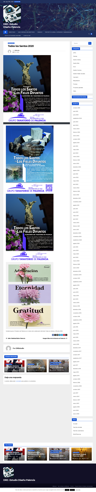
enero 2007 (76, 403)
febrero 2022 (76, 191)
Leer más (78, 489)
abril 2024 (75, 125)
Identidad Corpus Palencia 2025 (79, 455)
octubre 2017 (76, 354)
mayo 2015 (76, 372)
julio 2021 (75, 208)
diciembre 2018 (77, 309)
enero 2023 (76, 163)
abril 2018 (75, 337)
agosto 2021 (76, 205)
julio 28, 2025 (55, 458)
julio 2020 (75, 247)
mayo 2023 (76, 149)
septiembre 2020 (77, 240)
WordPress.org (77, 434)
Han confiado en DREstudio (26, 32)
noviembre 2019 (77, 274)
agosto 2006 (76, 407)
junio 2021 (75, 212)
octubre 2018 (76, 316)
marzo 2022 (76, 187)
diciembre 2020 (77, 233)
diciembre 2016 (77, 368)
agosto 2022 (76, 170)
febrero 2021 (76, 226)
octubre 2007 (76, 389)
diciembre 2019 (77, 271)
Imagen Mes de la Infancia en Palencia (54, 338)
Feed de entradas (77, 427)
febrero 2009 (76, 382)
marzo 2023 (76, 156)
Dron (74, 66)
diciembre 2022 (77, 167)
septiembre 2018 (77, 320)
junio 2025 (75, 114)
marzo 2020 (76, 260)
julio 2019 (75, 288)
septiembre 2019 (77, 281)
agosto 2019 (76, 285)
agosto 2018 (76, 323)
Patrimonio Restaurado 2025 (56, 367)
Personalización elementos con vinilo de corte (36, 367)
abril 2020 (75, 257)
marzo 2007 (76, 396)
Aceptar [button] (67, 489)
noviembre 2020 (77, 236)
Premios (40, 32)
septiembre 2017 (77, 358)
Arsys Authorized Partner (13, 35)
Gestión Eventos (77, 70)
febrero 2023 (76, 160)
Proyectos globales (54, 364)
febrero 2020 (76, 264)
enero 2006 (76, 413)
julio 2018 (75, 327)
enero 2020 (76, 267)
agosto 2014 (76, 375)
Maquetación (76, 80)
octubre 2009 (76, 379)
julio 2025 (75, 111)
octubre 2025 (76, 108)
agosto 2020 (76, 243)
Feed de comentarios (78, 430)
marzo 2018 (76, 340)
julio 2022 (75, 174)
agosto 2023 (76, 142)
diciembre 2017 (77, 347)
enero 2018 (76, 344)
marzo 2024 (76, 128)
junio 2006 (76, 410)
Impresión (75, 77)
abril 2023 (75, 153)
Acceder (75, 423)
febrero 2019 (76, 306)
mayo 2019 (76, 295)
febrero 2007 (76, 400)
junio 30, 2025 (77, 458)
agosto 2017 (76, 361)
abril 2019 (75, 299)
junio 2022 (75, 177)
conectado (18, 381)
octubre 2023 (76, 139)
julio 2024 (75, 121)
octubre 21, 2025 (11, 456)
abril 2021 (75, 219)
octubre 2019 (76, 278)
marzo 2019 (76, 302)
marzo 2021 (76, 222)
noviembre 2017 (77, 351)
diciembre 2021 (77, 198)
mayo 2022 (76, 181)
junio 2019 (75, 292)
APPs (74, 52)
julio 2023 (75, 146)
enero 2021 (76, 229)
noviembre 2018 (77, 313)
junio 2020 (75, 250)
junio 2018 (75, 330)
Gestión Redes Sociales (79, 73)
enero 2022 (76, 194)
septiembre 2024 (77, 118)
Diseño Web (76, 63)
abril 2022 (75, 184)
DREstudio (12, 32)
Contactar (27, 35)
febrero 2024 (76, 132)
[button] (89, 34)
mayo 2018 (76, 333)
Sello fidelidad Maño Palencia (16, 338)
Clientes (52, 362)
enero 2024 (76, 135)
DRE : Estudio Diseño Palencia (19, 480)
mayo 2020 (76, 254)
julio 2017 (75, 365)
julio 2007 (75, 393)
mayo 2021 (76, 215)
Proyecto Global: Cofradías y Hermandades (58, 32)
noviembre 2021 (77, 201)
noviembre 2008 (77, 386)
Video (74, 91)
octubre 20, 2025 (33, 456)
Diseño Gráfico (11, 43)
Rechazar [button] (72, 489)
